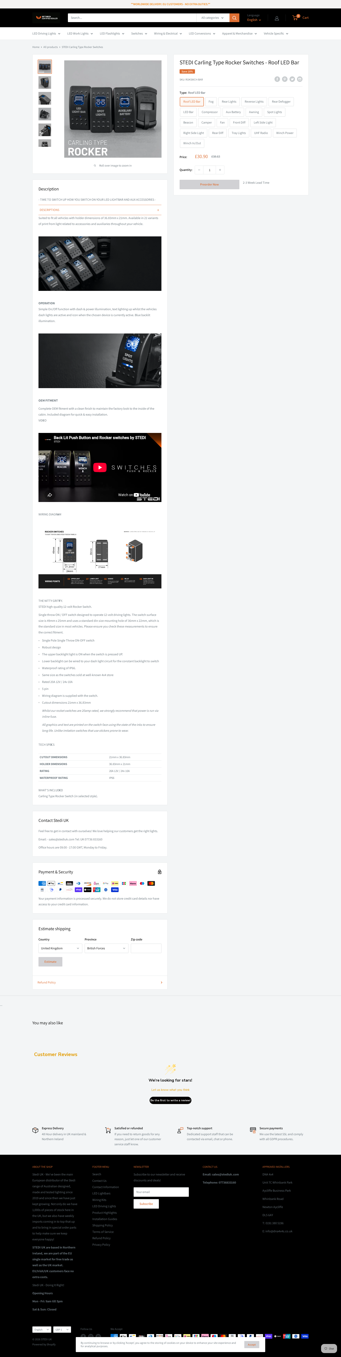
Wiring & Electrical (166, 33)
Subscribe (146, 1204)
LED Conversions (200, 33)
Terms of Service (103, 1232)
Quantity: (186, 170)
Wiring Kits (99, 1200)
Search (96, 1174)
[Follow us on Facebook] (83, 1337)
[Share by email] (300, 79)
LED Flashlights (110, 33)
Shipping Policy (102, 1225)
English (38, 1329)
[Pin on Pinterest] (285, 79)
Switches (137, 33)
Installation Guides (104, 1219)
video (42, 420)
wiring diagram (49, 514)
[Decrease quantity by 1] (199, 170)
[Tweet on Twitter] (292, 79)
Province (90, 939)
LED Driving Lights (44, 33)
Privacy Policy (101, 1245)
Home (35, 47)
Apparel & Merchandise (237, 33)
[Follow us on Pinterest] (98, 1337)
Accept (252, 1344)
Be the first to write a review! (170, 1100)
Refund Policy (46, 982)
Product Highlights (104, 1213)
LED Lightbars (101, 1193)
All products (50, 47)
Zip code (136, 939)
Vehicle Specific (274, 33)
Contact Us (99, 1181)
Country (44, 939)
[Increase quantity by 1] (220, 170)
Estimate (50, 962)
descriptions (99, 210)
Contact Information (105, 1187)
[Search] (234, 17)
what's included (50, 790)
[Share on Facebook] (277, 79)
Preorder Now (209, 184)
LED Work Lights (78, 33)
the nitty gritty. (50, 601)
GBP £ (58, 1329)
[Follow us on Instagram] (91, 1337)
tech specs (46, 745)
